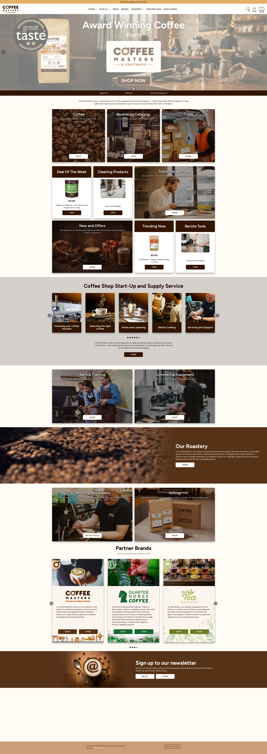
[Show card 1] (127, 337)
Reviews (128, 93)
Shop (67, 631)
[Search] (248, 9)
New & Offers (170, 9)
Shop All (104, 9)
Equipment (136, 9)
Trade (115, 9)
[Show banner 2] (133, 88)
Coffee (91, 9)
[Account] (254, 9)
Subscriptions (153, 9)
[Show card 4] (134, 337)
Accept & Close (172, 747)
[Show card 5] (137, 337)
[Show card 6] (139, 337)
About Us (104, 93)
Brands (125, 9)
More (133, 354)
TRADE (165, 676)
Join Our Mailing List (158, 93)
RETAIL (145, 676)
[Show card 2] (130, 337)
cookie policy (98, 748)
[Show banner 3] (135, 88)
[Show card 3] (132, 337)
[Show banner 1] (131, 88)
